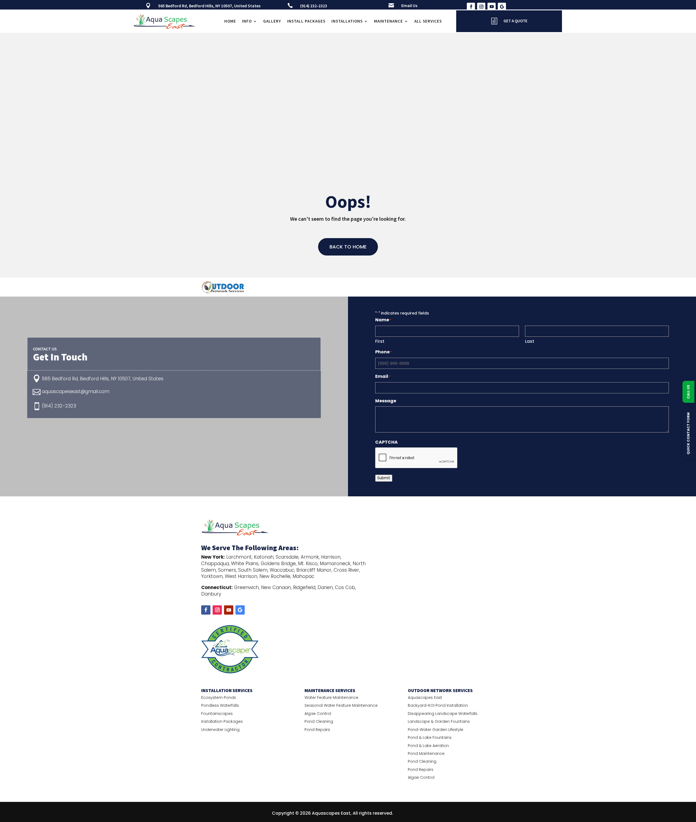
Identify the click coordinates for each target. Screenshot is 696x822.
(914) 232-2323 (313, 5)
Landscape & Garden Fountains (439, 721)
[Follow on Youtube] (491, 7)
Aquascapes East (425, 697)
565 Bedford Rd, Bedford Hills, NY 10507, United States (209, 5)
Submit (383, 478)
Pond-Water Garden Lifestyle (435, 729)
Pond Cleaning (318, 721)
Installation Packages (222, 721)
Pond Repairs (317, 729)
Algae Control (317, 713)
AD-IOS (409, 813)
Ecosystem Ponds (218, 697)
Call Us (688, 392)
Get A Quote (515, 20)
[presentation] (416, 458)
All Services (428, 21)
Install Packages (306, 21)
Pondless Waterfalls (220, 705)
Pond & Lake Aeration (428, 745)
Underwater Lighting (220, 729)
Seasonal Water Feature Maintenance (341, 705)
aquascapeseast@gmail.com (75, 391)
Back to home (348, 246)
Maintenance (388, 21)
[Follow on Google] (502, 7)
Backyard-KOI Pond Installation (438, 705)
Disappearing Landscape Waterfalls (442, 713)
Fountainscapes (217, 713)
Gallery (272, 21)
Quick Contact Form (688, 433)
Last (529, 341)
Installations (347, 21)
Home (230, 21)
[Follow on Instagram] (481, 7)
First (379, 341)
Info (247, 21)
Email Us (409, 5)
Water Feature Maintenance (331, 697)
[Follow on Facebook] (471, 7)
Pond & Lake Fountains (430, 737)
